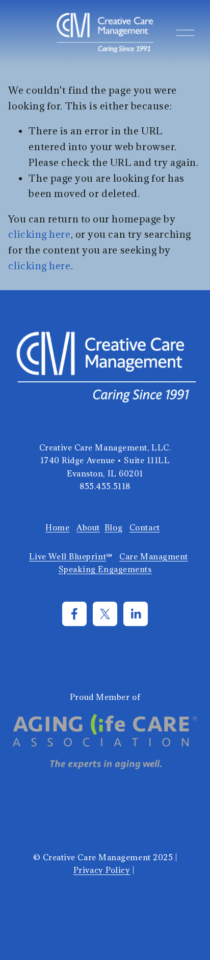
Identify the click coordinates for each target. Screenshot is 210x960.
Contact (144, 527)
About (88, 527)
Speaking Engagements (105, 569)
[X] (105, 614)
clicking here (39, 234)
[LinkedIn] (135, 614)
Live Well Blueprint (67, 556)
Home (57, 527)
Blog (113, 527)
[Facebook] (74, 614)
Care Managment (153, 556)
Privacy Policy (101, 870)
